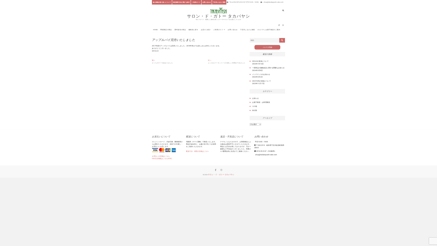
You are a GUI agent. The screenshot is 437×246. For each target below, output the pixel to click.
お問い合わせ (206, 2)
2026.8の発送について (260, 61)
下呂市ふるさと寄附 (219, 2)
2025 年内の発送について (261, 81)
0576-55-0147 (261, 151)
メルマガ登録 (267, 47)
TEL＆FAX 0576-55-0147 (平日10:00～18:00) (244, 2)
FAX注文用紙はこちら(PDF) (162, 158)
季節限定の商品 (166, 30)
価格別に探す (193, 30)
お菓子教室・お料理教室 (261, 102)
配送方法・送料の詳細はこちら (197, 151)
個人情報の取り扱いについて (162, 2)
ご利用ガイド (196, 2)
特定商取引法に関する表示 (181, 2)
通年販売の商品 (180, 30)
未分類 (254, 110)
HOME (155, 30)
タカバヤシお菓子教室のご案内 (268, 30)
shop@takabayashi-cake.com (273, 2)
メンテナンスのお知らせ (261, 74)
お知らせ (255, 98)
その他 (254, 106)
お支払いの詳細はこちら (161, 156)
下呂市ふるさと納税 (247, 30)
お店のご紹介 (206, 30)
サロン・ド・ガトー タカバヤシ (218, 16)
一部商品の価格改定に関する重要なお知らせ (268, 68)
